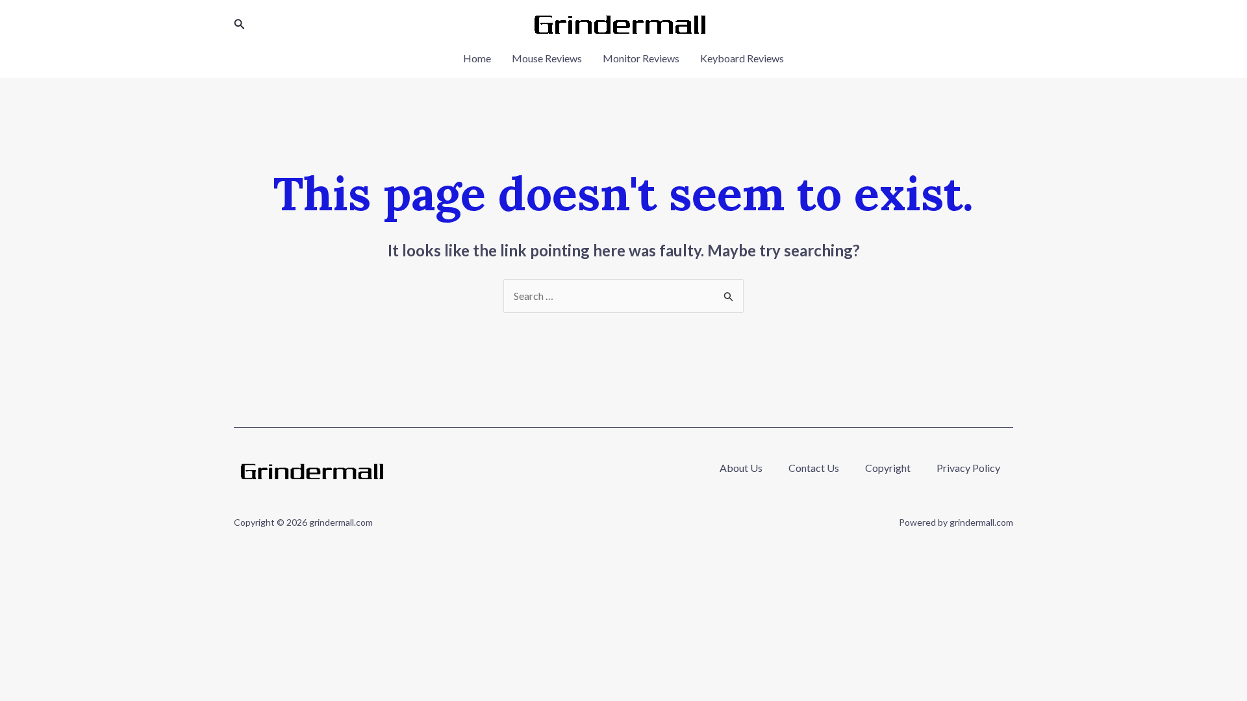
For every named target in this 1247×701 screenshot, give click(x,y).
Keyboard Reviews (742, 58)
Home (477, 58)
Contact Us (813, 467)
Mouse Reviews (547, 58)
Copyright (888, 467)
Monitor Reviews (641, 58)
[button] (240, 24)
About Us (741, 467)
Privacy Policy (968, 467)
